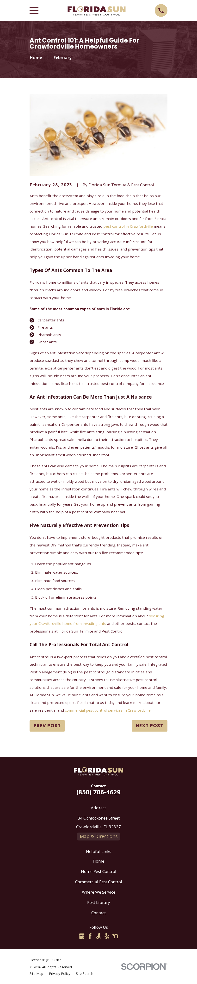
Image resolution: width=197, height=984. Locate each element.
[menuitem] (36, 974)
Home (98, 861)
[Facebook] (90, 936)
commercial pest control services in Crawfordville (108, 710)
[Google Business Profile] (82, 936)
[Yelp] (107, 936)
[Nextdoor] (115, 936)
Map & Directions (98, 836)
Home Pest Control (98, 871)
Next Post (149, 725)
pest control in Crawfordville (128, 226)
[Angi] (98, 936)
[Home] (96, 11)
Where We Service (98, 892)
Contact (98, 912)
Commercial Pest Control (98, 881)
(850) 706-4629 (98, 792)
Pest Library (98, 902)
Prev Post (47, 725)
